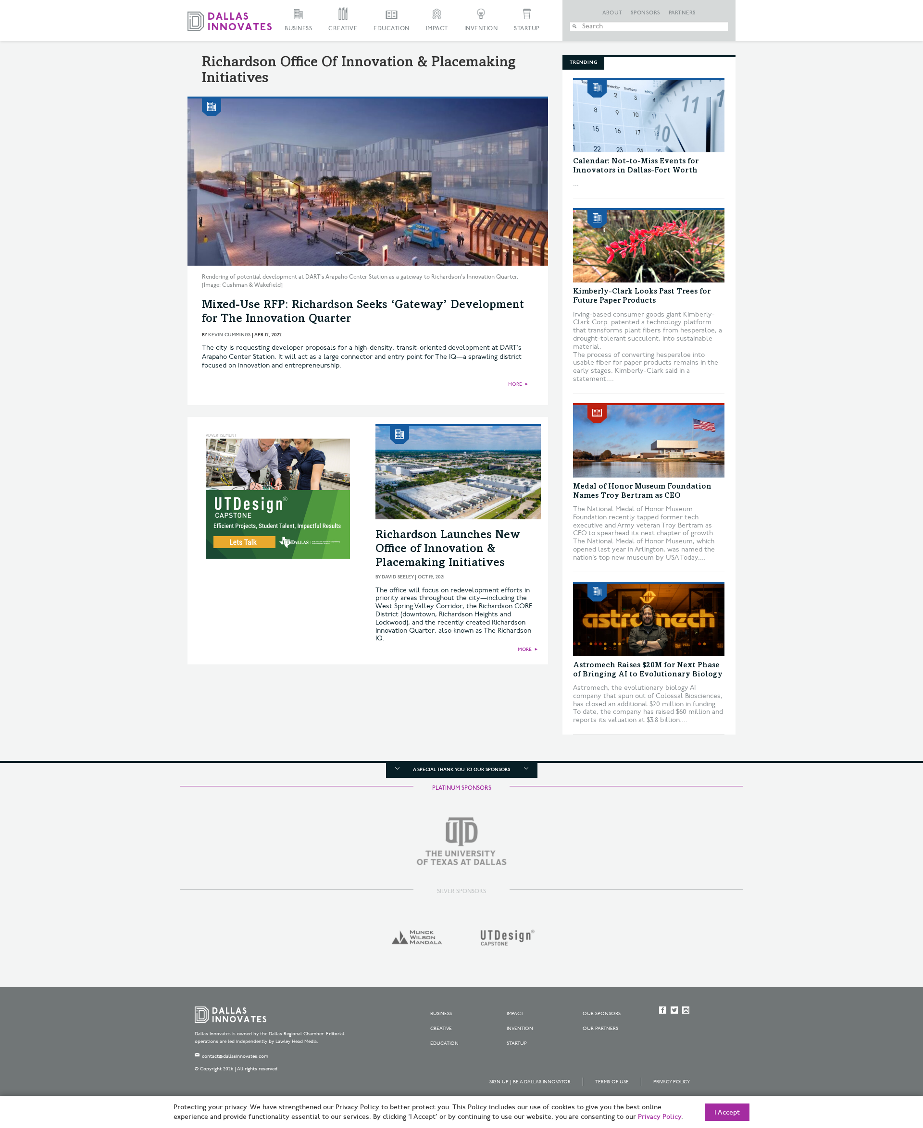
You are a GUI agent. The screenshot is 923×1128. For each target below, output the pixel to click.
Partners (682, 13)
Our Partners (600, 1028)
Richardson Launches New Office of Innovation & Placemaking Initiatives (447, 549)
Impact (437, 28)
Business (298, 28)
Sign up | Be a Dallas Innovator (530, 1082)
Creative (342, 28)
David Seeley (397, 577)
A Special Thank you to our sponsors (461, 769)
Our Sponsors (602, 1014)
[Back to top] (885, 1067)
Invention (481, 28)
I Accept (727, 1112)
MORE (515, 384)
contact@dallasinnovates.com (235, 1056)
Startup (527, 28)
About (612, 13)
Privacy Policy (671, 1082)
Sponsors (646, 13)
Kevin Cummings (229, 335)
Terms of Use (612, 1082)
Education (392, 28)
